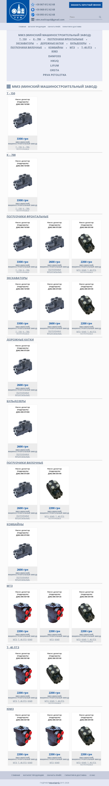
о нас (92, 775)
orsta (54, 70)
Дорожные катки (52, 43)
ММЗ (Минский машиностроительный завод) (54, 35)
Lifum (54, 65)
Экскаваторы (25, 43)
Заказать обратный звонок (86, 5)
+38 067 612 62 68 (45, 4)
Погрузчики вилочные (26, 47)
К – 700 (37, 39)
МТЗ (72, 47)
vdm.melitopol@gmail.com (49, 20)
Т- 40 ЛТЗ (86, 47)
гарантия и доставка (71, 27)
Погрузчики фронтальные (65, 39)
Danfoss (54, 56)
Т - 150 (23, 39)
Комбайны (55, 47)
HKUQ (55, 61)
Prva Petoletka (54, 75)
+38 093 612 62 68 (45, 14)
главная (22, 27)
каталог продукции (37, 27)
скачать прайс (54, 27)
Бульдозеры (78, 43)
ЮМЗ (54, 51)
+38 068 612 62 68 (45, 9)
